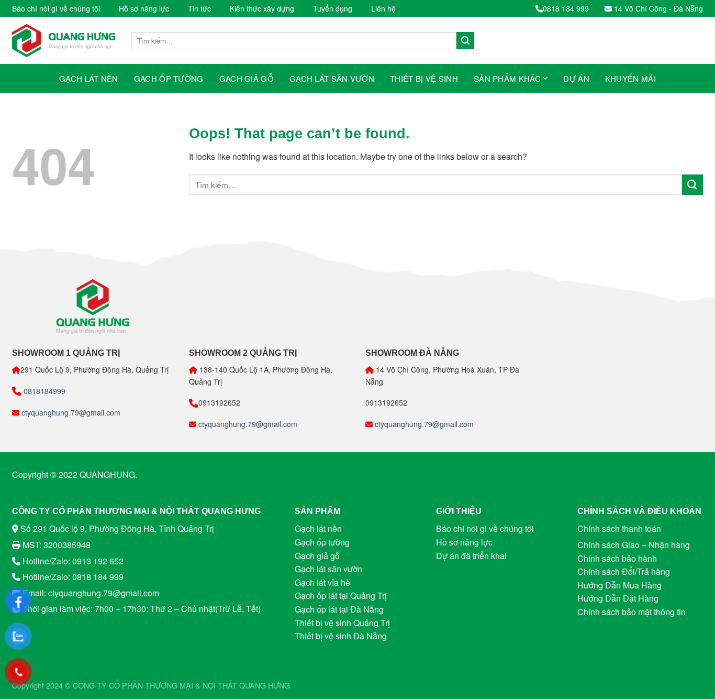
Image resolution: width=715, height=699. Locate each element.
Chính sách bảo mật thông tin (631, 612)
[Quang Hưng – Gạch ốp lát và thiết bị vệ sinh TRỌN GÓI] (64, 40)
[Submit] (465, 41)
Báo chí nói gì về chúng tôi (56, 8)
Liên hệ (383, 8)
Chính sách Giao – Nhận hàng (633, 545)
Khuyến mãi (630, 78)
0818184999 (43, 391)
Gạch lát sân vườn (331, 78)
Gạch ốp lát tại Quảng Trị (341, 595)
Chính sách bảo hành (617, 558)
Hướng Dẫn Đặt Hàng (617, 598)
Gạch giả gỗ (246, 78)
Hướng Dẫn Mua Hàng (619, 585)
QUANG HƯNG (264, 685)
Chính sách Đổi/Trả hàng (623, 571)
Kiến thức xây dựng (262, 8)
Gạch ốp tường (169, 78)
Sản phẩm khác (507, 78)
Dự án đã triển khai (471, 556)
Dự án (576, 78)
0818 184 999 (566, 8)
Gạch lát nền (88, 78)
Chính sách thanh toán (619, 528)
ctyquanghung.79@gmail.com (69, 412)
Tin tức (199, 8)
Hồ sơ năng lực (144, 8)
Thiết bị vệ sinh (424, 78)
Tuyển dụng (332, 8)
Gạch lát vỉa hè (322, 582)
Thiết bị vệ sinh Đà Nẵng (341, 636)
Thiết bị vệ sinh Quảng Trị (342, 623)
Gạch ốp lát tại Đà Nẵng (339, 609)
